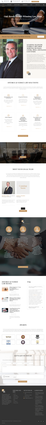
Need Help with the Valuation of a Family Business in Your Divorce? (39, 413)
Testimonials (25, 4)
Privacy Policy (15, 402)
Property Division (22, 97)
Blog (31, 4)
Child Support (8, 117)
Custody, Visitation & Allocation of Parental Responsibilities (23, 119)
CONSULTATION (35, 1)
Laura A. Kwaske (20, 195)
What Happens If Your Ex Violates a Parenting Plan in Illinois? (15, 289)
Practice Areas (17, 4)
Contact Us (37, 4)
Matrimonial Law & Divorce (8, 98)
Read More (8, 106)
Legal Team (9, 4)
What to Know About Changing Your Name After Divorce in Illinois (15, 299)
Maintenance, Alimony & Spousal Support (37, 98)
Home (3, 4)
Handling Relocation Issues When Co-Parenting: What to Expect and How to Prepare (15, 310)
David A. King (5, 195)
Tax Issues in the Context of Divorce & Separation (37, 119)
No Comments (14, 292)
